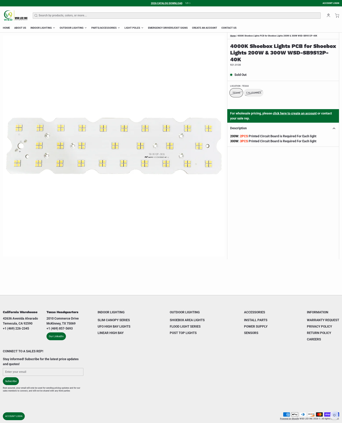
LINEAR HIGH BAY (111, 333)
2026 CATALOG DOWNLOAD (166, 3)
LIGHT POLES (132, 27)
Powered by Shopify (289, 418)
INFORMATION (317, 312)
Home (233, 36)
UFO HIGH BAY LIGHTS (114, 326)
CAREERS (314, 339)
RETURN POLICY (319, 333)
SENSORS (251, 333)
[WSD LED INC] (15, 15)
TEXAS (236, 93)
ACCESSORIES (254, 312)
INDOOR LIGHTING (41, 27)
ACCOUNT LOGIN (331, 3)
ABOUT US (20, 27)
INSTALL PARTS (255, 320)
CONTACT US (229, 27)
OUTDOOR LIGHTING (72, 27)
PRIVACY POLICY (319, 326)
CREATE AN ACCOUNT (204, 27)
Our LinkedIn (56, 336)
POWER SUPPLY (256, 326)
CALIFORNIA (253, 93)
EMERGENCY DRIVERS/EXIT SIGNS (168, 27)
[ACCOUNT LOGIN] (327, 15)
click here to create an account (295, 113)
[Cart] (335, 15)
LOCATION (239, 86)
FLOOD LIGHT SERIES (185, 326)
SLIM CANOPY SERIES (114, 320)
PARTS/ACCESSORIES (104, 27)
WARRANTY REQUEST (323, 320)
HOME (6, 27)
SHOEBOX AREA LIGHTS (187, 320)
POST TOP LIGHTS (183, 333)
